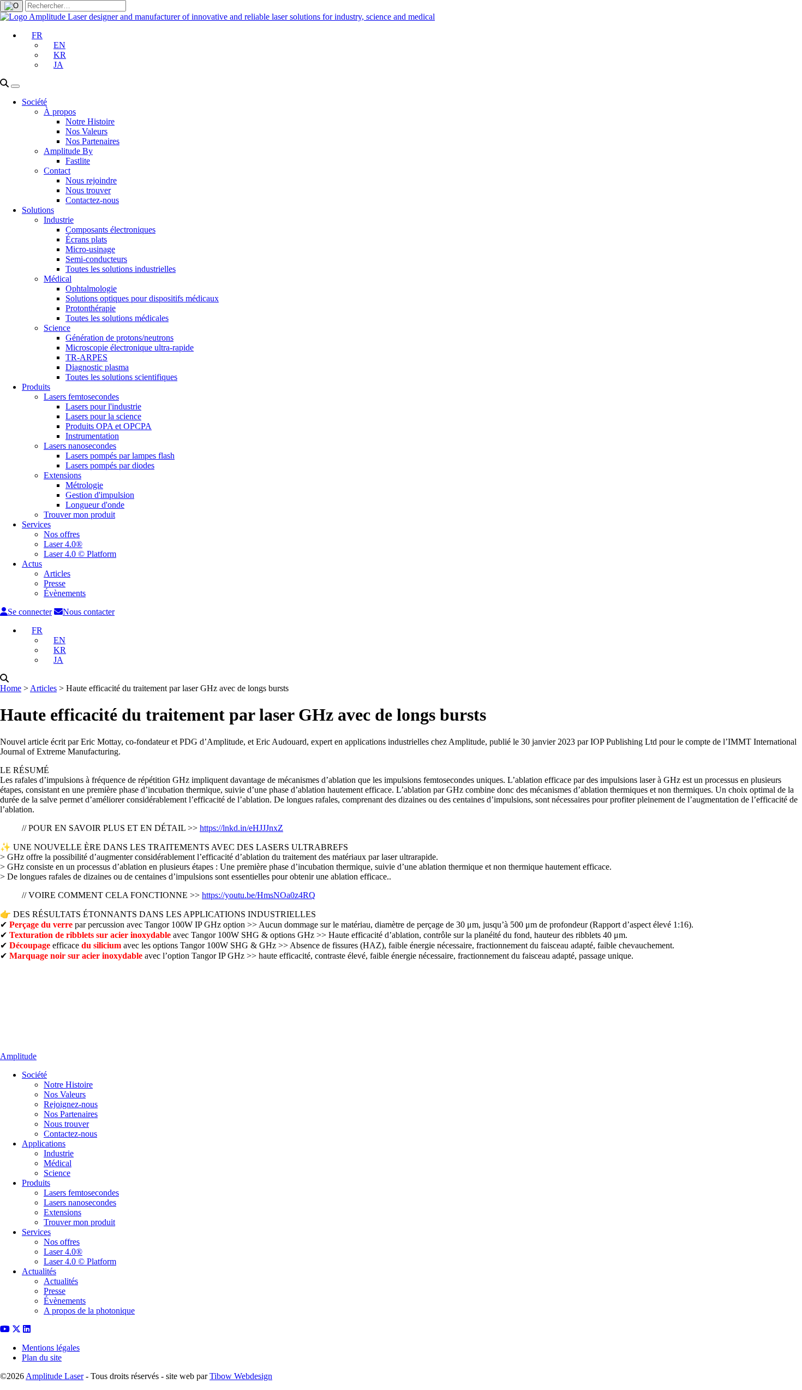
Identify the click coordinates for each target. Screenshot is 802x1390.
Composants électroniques (110, 229)
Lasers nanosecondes (80, 445)
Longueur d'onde (94, 504)
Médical (57, 278)
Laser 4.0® (63, 544)
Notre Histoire (90, 121)
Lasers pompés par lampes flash (120, 455)
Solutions (38, 210)
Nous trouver (88, 190)
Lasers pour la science (103, 416)
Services (36, 524)
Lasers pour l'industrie (103, 406)
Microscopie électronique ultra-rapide (129, 347)
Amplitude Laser (54, 1376)
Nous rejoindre (91, 180)
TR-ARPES (86, 357)
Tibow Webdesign (241, 1376)
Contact (57, 170)
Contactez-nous (92, 200)
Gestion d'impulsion (99, 495)
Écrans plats (86, 239)
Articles (57, 573)
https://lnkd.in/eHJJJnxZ (241, 828)
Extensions (62, 475)
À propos (60, 111)
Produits (36, 386)
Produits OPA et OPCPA (108, 426)
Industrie (59, 219)
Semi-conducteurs (96, 259)
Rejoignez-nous (71, 1104)
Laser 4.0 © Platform (80, 554)
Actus (32, 563)
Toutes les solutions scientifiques (121, 377)
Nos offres (62, 534)
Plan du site (42, 1357)
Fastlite (77, 160)
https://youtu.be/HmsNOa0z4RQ (258, 895)
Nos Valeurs (86, 131)
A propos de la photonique (89, 1310)
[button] (32, 35)
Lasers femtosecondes (81, 396)
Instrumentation (92, 436)
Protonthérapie (90, 308)
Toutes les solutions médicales (117, 318)
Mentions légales (51, 1347)
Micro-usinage (90, 249)
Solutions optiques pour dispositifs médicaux (142, 298)
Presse (54, 583)
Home (10, 688)
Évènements (65, 593)
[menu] (15, 86)
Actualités (39, 1271)
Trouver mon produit (79, 514)
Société (34, 101)
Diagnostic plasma (97, 367)
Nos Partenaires (92, 141)
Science (57, 327)
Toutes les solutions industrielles (120, 269)
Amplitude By (68, 151)
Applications (43, 1143)
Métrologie (84, 485)
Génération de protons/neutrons (119, 337)
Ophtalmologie (91, 288)
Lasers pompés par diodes (109, 465)
